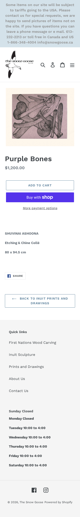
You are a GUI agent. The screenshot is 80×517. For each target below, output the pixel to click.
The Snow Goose (31, 502)
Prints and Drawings (26, 367)
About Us (17, 379)
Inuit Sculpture (22, 354)
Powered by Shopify (58, 502)
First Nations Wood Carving (32, 342)
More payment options (40, 208)
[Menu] (72, 65)
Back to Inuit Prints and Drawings (43, 301)
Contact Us (18, 391)
